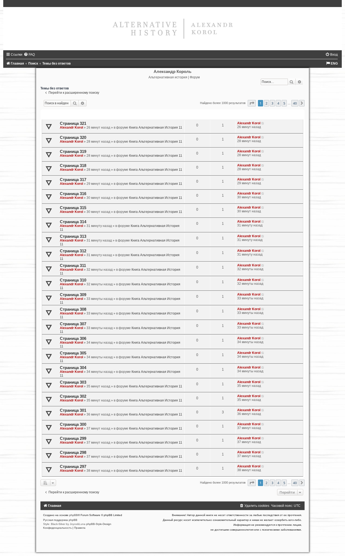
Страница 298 (73, 452)
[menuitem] (29, 54)
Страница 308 (73, 309)
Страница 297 (73, 466)
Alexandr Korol (71, 127)
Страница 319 (73, 151)
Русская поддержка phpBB (60, 519)
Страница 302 (73, 396)
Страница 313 (73, 236)
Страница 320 (73, 137)
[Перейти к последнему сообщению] (263, 123)
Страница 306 (73, 338)
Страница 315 (73, 208)
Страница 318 (73, 165)
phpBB (73, 515)
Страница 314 (73, 222)
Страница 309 (73, 295)
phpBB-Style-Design (98, 523)
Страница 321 (73, 123)
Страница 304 (73, 368)
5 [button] (284, 103)
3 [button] (272, 103)
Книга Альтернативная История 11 (155, 127)
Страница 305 (73, 353)
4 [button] (278, 103)
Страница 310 (73, 280)
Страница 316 (73, 194)
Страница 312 (73, 251)
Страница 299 (73, 438)
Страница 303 (73, 382)
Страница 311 (73, 265)
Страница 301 (73, 410)
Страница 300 (73, 424)
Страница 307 (73, 324)
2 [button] (266, 103)
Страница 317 (73, 179)
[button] (252, 103)
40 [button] (295, 103)
